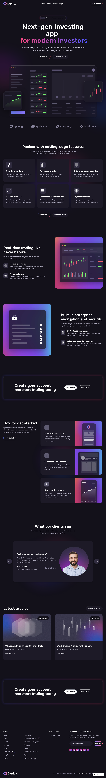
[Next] (96, 561)
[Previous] (9, 561)
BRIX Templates (82, 773)
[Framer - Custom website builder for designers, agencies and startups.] (98, 774)
